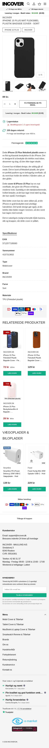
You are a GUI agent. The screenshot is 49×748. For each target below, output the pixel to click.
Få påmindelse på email (32, 104)
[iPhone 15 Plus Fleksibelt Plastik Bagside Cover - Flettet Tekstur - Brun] (37, 340)
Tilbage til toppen (24, 519)
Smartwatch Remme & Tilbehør (16, 634)
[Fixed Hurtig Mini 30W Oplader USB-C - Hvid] (37, 456)
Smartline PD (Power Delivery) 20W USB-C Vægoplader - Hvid (11, 473)
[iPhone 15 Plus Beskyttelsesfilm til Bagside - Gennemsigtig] (12, 391)
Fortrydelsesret (9, 655)
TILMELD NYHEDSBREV (24, 595)
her (41, 603)
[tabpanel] (24, 269)
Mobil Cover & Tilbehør (13, 619)
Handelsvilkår (9, 650)
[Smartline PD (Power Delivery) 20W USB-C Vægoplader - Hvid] (12, 456)
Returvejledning (10, 660)
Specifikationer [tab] (10, 233)
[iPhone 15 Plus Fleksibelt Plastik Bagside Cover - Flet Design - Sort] (12, 340)
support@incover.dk (17, 536)
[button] (39, 4)
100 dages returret (15, 130)
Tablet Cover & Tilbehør (13, 624)
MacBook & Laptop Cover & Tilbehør (19, 629)
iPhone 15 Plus (12, 30)
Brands (6, 639)
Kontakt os (7, 670)
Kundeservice (9, 665)
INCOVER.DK (12, 742)
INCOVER (7, 17)
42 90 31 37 (15, 559)
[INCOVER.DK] (13, 4)
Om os (5, 645)
